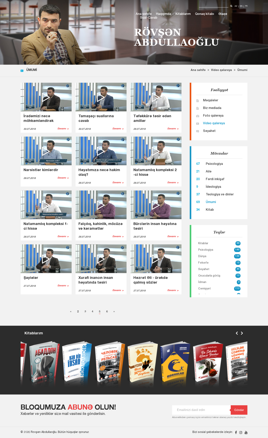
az (236, 6)
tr (246, 6)
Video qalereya (214, 123)
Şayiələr (31, 278)
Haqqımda (163, 14)
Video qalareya (221, 70)
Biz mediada (212, 108)
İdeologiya (213, 187)
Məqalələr (210, 100)
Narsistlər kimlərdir (41, 170)
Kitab (210, 210)
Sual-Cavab (148, 18)
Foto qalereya (213, 116)
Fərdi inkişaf (215, 179)
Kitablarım (183, 14)
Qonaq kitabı (204, 14)
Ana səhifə (144, 14)
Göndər (239, 410)
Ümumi (242, 70)
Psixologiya (214, 164)
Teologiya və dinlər (220, 194)
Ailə (208, 171)
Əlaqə (222, 14)
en (241, 6)
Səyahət (209, 131)
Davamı (61, 129)
